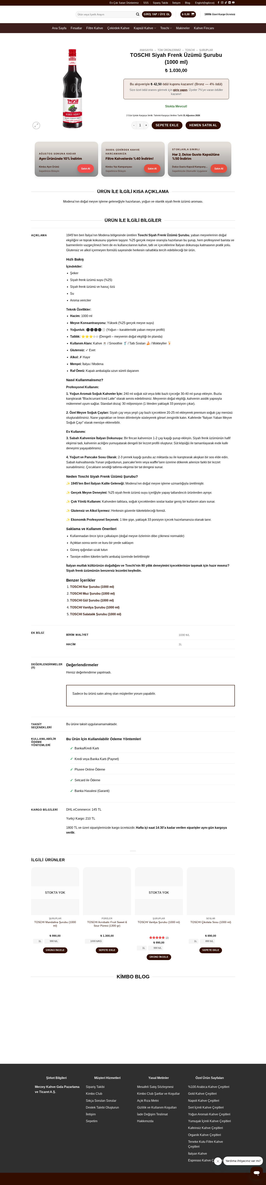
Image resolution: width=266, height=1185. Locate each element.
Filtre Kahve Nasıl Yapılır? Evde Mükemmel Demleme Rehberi (106, 1026)
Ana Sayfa (59, 28)
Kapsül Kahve (143, 28)
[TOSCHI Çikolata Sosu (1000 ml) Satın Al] (211, 891)
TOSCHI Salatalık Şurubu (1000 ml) (95, 614)
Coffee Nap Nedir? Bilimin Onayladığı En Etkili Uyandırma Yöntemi (54, 1026)
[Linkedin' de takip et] (229, 2)
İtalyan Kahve (197, 1153)
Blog (187, 2)
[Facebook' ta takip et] (218, 2)
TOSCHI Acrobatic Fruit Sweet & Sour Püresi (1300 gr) (107, 924)
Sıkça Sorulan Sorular (101, 1100)
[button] (36, 125)
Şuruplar (206, 50)
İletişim (176, 2)
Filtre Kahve (94, 28)
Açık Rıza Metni (148, 1100)
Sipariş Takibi (160, 2)
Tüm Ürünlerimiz (169, 50)
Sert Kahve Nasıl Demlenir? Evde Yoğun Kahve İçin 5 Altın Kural (159, 1026)
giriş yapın (180, 89)
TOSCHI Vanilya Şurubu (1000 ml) (94, 607)
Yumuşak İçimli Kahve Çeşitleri (209, 1121)
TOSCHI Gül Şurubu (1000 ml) (92, 600)
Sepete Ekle (167, 125)
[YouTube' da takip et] (233, 2)
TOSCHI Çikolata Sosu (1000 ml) (210, 922)
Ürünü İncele (55, 950)
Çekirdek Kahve (118, 28)
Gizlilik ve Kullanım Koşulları (157, 1107)
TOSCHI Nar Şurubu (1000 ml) (92, 586)
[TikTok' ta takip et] (226, 2)
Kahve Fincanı (204, 28)
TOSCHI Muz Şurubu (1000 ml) (92, 593)
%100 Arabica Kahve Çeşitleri (208, 1086)
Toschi (164, 28)
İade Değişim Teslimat (152, 1114)
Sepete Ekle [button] (107, 950)
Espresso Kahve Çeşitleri (205, 1160)
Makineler (183, 28)
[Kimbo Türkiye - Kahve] (50, 14)
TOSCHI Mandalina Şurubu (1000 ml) (55, 924)
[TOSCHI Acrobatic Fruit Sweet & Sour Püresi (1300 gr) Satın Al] (107, 891)
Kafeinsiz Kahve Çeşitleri (205, 1128)
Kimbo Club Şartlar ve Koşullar (158, 1093)
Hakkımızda (145, 1121)
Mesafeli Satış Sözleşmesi (155, 1086)
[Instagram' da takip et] (222, 2)
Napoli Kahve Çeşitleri (203, 1100)
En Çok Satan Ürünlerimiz (124, 2)
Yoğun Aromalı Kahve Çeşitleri (209, 1114)
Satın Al (85, 168)
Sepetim (91, 1121)
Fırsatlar (76, 28)
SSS (146, 2)
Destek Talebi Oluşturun (102, 1107)
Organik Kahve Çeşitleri (204, 1135)
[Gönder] (137, 14)
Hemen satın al (203, 125)
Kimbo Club (94, 1093)
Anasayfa (146, 50)
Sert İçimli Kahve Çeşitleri (206, 1107)
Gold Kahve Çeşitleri (202, 1093)
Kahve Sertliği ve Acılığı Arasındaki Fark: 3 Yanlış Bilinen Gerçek (212, 1026)
